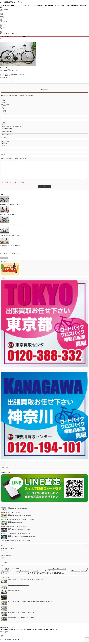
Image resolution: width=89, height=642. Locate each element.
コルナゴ (72, 568)
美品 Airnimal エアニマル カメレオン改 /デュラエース (10, 253)
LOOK (15, 568)
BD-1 (2, 568)
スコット (84, 568)
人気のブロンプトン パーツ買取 (6, 250)
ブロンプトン (63, 570)
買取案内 (1, 19)
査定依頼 (1, 26)
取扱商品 (1, 20)
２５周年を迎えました (4, 558)
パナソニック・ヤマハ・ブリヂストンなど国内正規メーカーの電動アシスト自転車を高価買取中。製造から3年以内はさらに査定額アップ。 (30, 601)
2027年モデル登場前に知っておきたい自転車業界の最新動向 (18, 508)
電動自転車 (64, 573)
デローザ (14, 570)
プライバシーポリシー (4, 9)
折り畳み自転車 (38, 573)
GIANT (7, 569)
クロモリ (68, 568)
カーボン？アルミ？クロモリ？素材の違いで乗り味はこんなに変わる (19, 529)
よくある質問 (2, 24)
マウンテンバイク (75, 570)
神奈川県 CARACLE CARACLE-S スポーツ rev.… (9, 214)
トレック (18, 570)
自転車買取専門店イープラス (11, 2)
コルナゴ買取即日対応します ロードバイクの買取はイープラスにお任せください (21, 612)
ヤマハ (9, 573)
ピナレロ (47, 570)
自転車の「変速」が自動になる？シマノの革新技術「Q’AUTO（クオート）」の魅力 (22, 536)
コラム (1, 28)
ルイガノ (17, 573)
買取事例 (1, 25)
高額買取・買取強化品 (4, 21)
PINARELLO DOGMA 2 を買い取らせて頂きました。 (11, 235)
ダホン (11, 570)
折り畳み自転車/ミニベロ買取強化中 (14, 590)
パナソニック (25, 570)
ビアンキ (35, 571)
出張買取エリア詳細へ (5, 467)
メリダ (5, 573)
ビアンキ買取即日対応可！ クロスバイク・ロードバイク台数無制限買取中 (20, 606)
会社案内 (1, 10)
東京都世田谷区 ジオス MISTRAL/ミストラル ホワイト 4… (11, 204)
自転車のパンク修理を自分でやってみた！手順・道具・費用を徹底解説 (19, 515)
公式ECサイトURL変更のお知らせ (6, 555)
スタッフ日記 (2, 27)
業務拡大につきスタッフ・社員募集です (7, 548)
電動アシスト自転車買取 (52, 573)
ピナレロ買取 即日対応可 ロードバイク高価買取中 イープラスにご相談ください (21, 617)
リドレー (12, 573)
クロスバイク (61, 569)
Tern (20, 568)
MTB (17, 568)
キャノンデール (52, 568)
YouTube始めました (4, 562)
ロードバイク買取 (26, 573)
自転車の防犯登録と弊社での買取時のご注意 (15, 522)
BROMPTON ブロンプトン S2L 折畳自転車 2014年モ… (10, 245)
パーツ (30, 570)
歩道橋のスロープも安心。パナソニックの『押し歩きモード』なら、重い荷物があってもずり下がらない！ (25, 579)
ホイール (68, 570)
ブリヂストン (53, 570)
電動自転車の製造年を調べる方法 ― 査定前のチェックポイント (18, 585)
